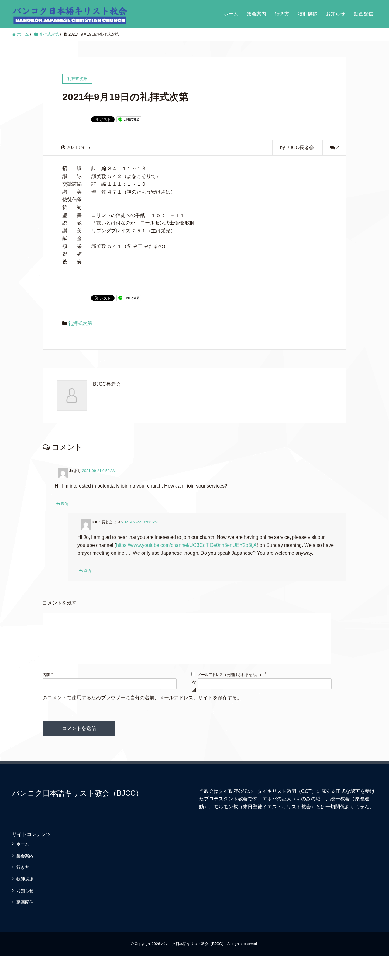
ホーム (231, 13)
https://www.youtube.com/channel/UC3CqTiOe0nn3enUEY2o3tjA (186, 545)
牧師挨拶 (307, 13)
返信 (64, 504)
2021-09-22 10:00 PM (140, 522)
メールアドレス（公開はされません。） (230, 675)
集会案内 (256, 13)
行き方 (282, 13)
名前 (46, 675)
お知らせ (335, 13)
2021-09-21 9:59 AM (99, 471)
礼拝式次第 (80, 323)
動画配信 (363, 13)
